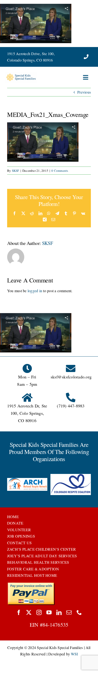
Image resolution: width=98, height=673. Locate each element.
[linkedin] (59, 612)
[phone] (79, 612)
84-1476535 (55, 624)
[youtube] (49, 612)
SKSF (15, 170)
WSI (74, 653)
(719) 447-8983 (70, 406)
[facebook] (18, 612)
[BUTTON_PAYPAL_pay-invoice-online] (31, 584)
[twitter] (28, 612)
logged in (35, 290)
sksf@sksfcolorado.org (71, 377)
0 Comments (59, 170)
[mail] (69, 612)
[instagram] (39, 612)
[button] (10, 484)
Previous (84, 92)
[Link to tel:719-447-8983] (86, 56)
